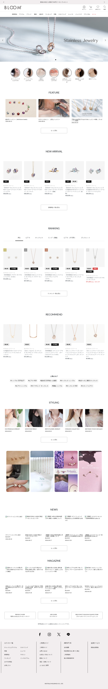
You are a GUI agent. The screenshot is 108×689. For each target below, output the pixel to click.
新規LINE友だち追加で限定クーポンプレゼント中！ (33, 535)
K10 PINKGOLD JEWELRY (12, 429)
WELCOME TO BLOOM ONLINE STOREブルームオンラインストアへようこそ (86, 615)
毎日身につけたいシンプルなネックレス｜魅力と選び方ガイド (94, 586)
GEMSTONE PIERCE (31, 429)
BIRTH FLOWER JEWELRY (52, 429)
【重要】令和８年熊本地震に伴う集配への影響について (54, 535)
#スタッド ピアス (87, 386)
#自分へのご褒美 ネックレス (88, 380)
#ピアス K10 (32, 380)
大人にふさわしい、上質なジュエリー (49, 119)
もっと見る (54, 130)
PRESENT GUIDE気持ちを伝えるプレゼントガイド (20, 615)
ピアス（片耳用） (70, 237)
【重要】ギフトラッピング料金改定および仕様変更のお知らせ (74, 535)
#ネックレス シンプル (67, 380)
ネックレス (39, 237)
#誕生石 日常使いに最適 (48, 380)
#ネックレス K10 (71, 386)
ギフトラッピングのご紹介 (13, 535)
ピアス (28, 237)
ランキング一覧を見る (54, 293)
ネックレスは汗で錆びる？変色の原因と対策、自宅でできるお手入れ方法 (34, 587)
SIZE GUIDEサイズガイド (53, 615)
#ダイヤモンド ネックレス (39, 386)
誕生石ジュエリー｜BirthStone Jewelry (16, 119)
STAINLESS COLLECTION (72, 429)
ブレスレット (85, 237)
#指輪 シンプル (57, 386)
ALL (19, 237)
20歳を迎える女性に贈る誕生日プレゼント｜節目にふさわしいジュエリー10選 (54, 587)
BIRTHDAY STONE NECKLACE (94, 429)
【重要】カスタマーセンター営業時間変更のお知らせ (94, 535)
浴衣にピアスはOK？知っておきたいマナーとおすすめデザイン (74, 587)
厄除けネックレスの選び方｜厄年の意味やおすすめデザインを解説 (14, 587)
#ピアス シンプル (21, 386)
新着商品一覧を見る (54, 207)
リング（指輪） (53, 237)
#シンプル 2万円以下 (17, 380)
